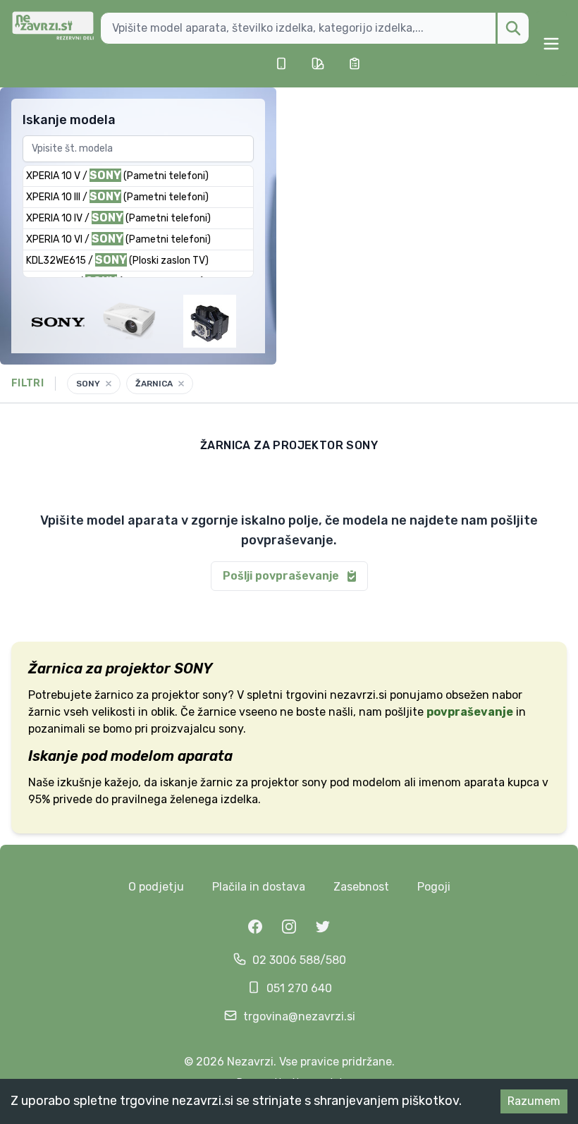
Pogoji (433, 886)
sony (314, 782)
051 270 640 (299, 988)
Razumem (534, 1101)
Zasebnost (361, 886)
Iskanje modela (69, 120)
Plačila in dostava (258, 886)
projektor (275, 782)
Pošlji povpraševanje (281, 575)
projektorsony (190, 695)
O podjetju (156, 886)
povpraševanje (469, 712)
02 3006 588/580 (299, 960)
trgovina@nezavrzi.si (299, 1016)
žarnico (113, 695)
